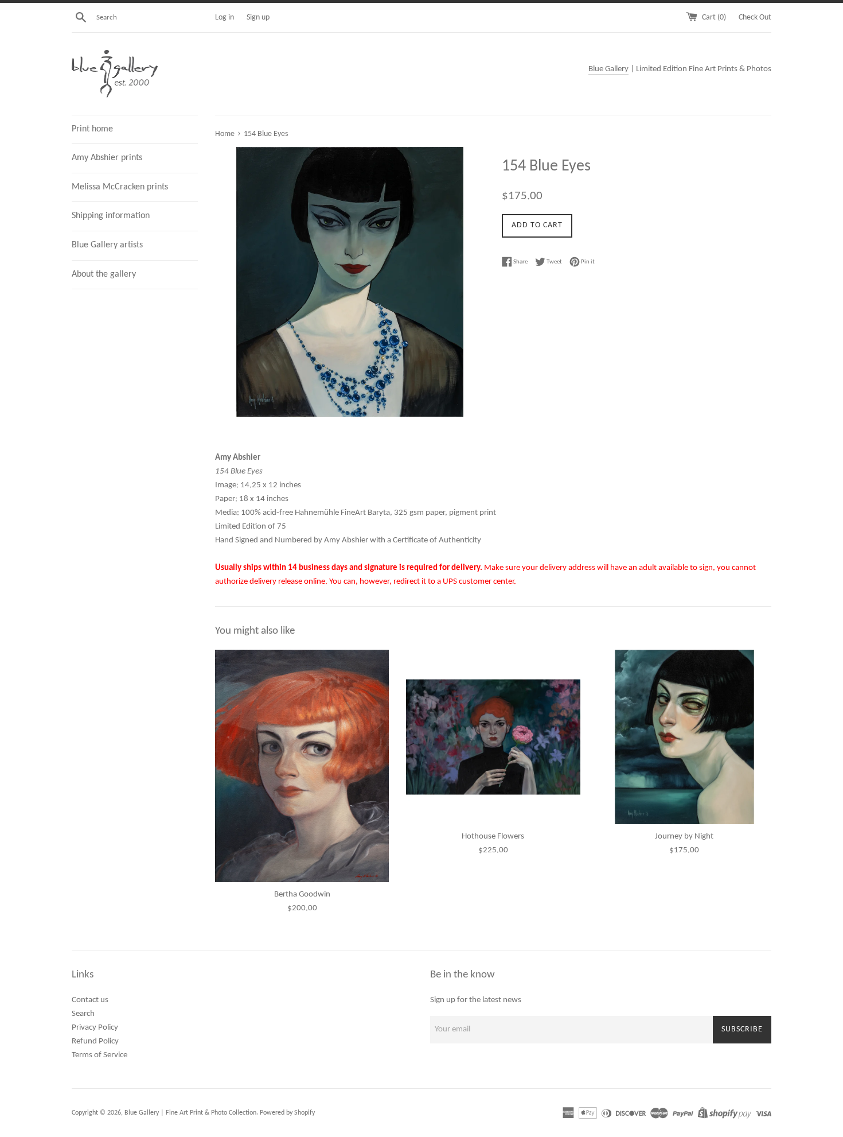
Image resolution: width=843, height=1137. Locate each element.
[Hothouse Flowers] (493, 737)
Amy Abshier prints (107, 157)
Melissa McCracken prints (120, 187)
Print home (92, 129)
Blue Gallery (608, 69)
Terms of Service (99, 1055)
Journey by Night (684, 836)
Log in (224, 17)
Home (225, 134)
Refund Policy (95, 1041)
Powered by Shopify (287, 1112)
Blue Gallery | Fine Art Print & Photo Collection (190, 1112)
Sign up (258, 17)
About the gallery (104, 274)
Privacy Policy (95, 1027)
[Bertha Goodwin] (302, 766)
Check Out (755, 17)
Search (83, 1014)
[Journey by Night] (684, 737)
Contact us (90, 1000)
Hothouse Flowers (493, 836)
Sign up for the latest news (475, 1000)
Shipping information (111, 215)
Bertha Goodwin (302, 894)
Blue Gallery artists (107, 245)
